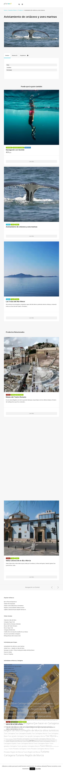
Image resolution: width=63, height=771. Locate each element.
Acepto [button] (32, 768)
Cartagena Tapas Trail (9, 622)
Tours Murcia (46, 746)
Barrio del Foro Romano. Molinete (12, 624)
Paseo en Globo (8, 652)
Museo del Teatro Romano (16, 397)
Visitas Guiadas (19, 394)
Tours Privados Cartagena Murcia (37, 749)
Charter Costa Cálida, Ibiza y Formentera (13, 605)
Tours (12, 224)
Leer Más (31, 161)
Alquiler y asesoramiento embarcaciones (14, 607)
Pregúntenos (23, 55)
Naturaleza (27, 147)
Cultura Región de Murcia (29, 720)
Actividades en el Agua (18, 147)
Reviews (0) (14, 55)
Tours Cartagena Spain (41, 743)
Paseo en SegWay (8, 654)
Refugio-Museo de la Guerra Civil (12, 635)
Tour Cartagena (9, 733)
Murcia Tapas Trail (8, 628)
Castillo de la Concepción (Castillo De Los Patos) (16, 631)
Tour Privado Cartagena (21, 739)
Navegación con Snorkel (15, 150)
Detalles (7, 55)
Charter (8, 224)
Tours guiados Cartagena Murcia (28, 746)
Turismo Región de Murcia (30, 755)
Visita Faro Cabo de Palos (10, 620)
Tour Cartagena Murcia (39, 733)
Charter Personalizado (9, 603)
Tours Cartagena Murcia (25, 743)
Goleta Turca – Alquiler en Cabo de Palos (14, 648)
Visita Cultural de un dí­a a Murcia (18, 561)
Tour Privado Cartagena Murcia (40, 739)
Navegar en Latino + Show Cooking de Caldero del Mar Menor (19, 650)
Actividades (9, 147)
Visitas (17, 224)
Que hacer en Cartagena (20, 723)
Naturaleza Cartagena (41, 720)
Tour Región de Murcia (30, 741)
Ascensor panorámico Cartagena (12, 633)
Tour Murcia (50, 736)
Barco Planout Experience (10, 601)
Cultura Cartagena (18, 720)
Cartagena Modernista (9, 629)
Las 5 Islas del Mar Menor (15, 301)
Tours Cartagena (44, 741)
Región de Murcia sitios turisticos (41, 730)
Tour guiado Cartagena (16, 736)
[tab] (7, 55)
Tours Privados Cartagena (17, 749)
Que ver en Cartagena (25, 726)
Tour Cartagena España (23, 733)
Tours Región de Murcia (31, 752)
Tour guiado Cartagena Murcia (34, 736)
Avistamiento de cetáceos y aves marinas (21, 227)
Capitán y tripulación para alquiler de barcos (15, 609)
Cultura (8, 394)
